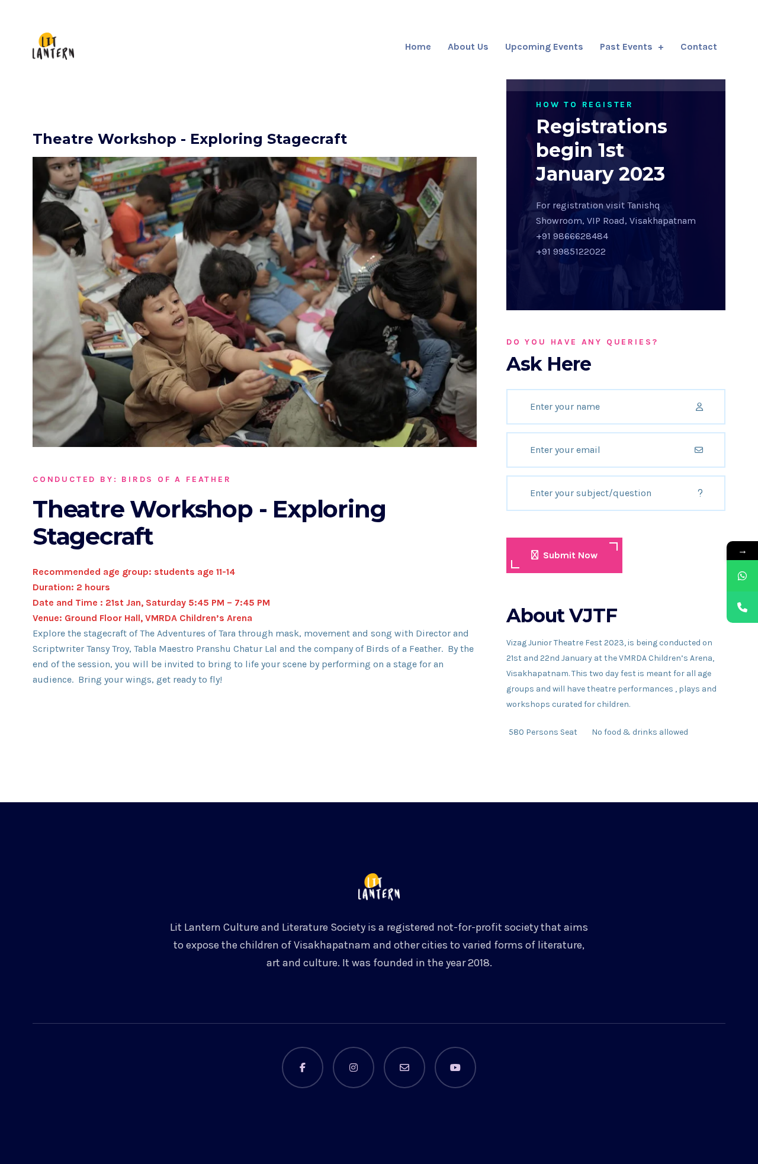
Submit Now (570, 555)
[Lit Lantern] (53, 46)
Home (418, 46)
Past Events (626, 46)
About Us (468, 46)
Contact (698, 46)
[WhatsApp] (742, 575)
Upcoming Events (544, 46)
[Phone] (742, 607)
